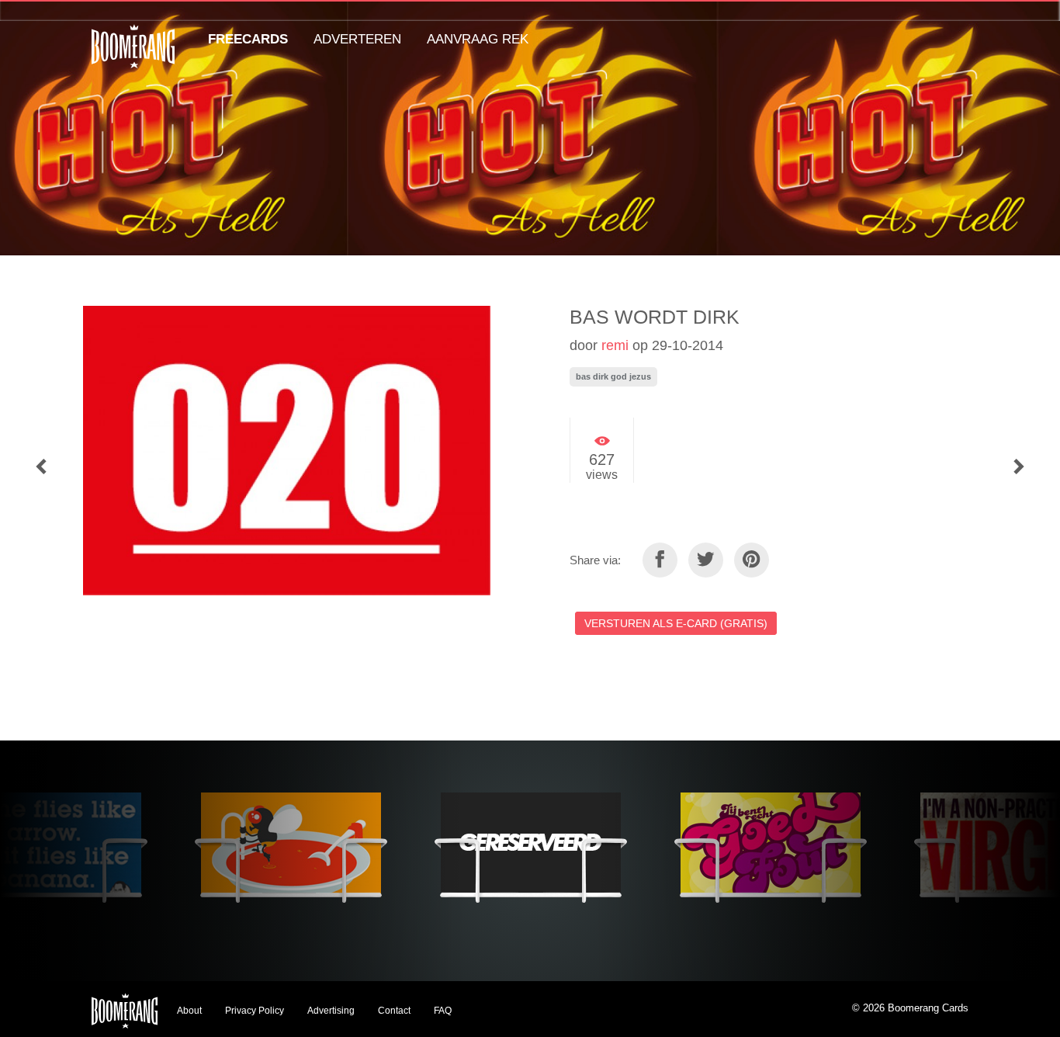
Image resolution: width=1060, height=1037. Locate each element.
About (189, 1010)
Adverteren (357, 39)
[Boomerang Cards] (133, 57)
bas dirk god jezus (613, 376)
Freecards (248, 39)
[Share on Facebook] (660, 560)
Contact (394, 1010)
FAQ (443, 1010)
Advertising (331, 1010)
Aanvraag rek (477, 39)
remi (615, 345)
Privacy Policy (254, 1010)
